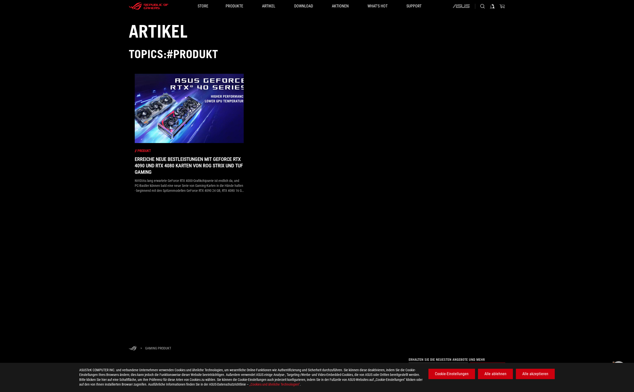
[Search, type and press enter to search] (482, 6)
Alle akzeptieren (535, 373)
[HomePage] (133, 348)
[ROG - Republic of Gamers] (148, 6)
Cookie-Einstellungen (452, 373)
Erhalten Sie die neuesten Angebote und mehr (447, 360)
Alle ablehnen (495, 373)
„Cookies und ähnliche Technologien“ (274, 384)
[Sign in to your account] (492, 6)
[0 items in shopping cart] (502, 6)
